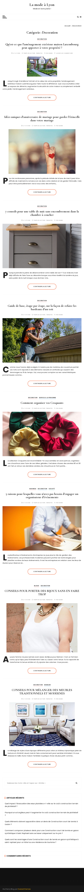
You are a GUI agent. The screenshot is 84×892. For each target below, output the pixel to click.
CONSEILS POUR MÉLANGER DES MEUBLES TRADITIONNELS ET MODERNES (42, 691)
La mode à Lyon (41, 4)
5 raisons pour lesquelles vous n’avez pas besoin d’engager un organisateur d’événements (42, 495)
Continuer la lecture (42, 97)
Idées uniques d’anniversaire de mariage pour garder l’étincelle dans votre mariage (42, 118)
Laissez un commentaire (64, 53)
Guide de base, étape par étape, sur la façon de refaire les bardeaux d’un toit (42, 307)
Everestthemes (24, 889)
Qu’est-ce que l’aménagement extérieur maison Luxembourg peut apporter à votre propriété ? (42, 46)
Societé (52, 489)
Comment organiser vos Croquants (42, 403)
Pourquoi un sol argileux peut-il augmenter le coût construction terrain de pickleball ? (41, 814)
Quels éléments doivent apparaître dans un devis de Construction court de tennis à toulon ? (41, 823)
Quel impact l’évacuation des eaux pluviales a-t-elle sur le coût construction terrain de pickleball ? (41, 805)
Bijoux (36, 586)
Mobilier (47, 685)
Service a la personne (47, 398)
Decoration (42, 39)
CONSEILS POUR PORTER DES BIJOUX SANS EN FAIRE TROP (42, 592)
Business (32, 489)
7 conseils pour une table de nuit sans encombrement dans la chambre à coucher (42, 213)
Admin (50, 53)
